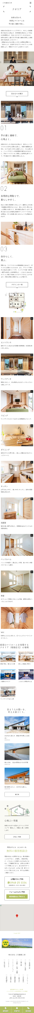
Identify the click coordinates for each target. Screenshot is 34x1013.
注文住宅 (4, 964)
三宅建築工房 (7, 3)
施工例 (17, 794)
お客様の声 (29, 965)
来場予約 (17, 1011)
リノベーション (13, 966)
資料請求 (5, 1011)
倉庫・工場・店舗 (17, 967)
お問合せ (19, 979)
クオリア (8, 964)
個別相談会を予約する (17, 896)
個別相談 (28, 1011)
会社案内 (23, 979)
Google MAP (17, 933)
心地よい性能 (17, 837)
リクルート (27, 980)
